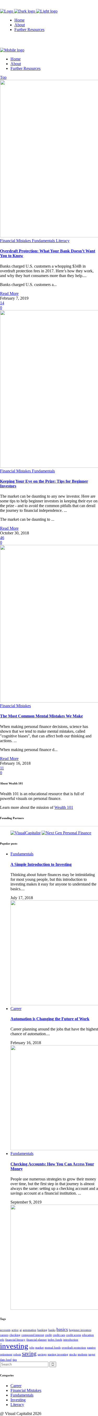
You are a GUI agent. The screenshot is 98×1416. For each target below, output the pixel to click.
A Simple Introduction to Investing (41, 864)
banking (42, 1330)
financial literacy (15, 1339)
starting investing (58, 1354)
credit (48, 1335)
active (15, 1330)
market (39, 1347)
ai (21, 1330)
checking (14, 1335)
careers (4, 1335)
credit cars (59, 1335)
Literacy (17, 1404)
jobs (31, 1347)
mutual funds (53, 1347)
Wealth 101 (63, 807)
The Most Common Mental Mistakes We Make (41, 716)
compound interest (32, 1335)
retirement (6, 1354)
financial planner (36, 1339)
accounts (5, 1330)
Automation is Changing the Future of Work (49, 1019)
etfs (2, 1339)
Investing (18, 1400)
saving (29, 1353)
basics (62, 1329)
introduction (70, 1339)
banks (51, 1330)
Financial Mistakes (25, 1390)
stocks (73, 1354)
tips (15, 1359)
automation (29, 1330)
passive (91, 1347)
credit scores (73, 1335)
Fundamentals (21, 1395)
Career (15, 1385)
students (82, 1354)
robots (17, 1354)
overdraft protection (74, 1347)
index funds (55, 1339)
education (88, 1335)
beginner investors (80, 1330)
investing (14, 1346)
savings (42, 1354)
